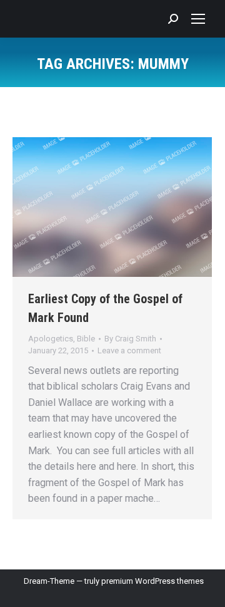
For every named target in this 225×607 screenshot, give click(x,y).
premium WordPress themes (152, 581)
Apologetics (50, 338)
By (130, 338)
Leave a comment (129, 350)
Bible (86, 338)
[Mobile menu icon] (198, 18)
